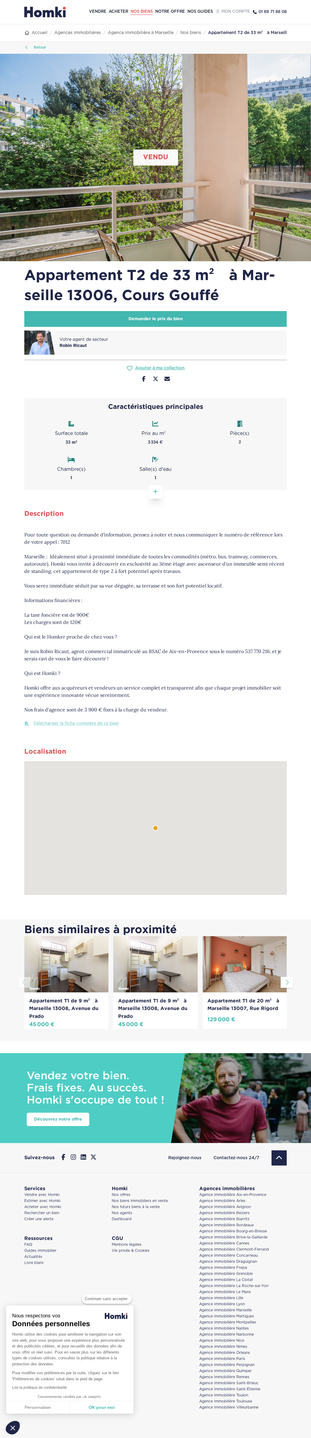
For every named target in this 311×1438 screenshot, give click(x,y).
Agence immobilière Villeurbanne (228, 1407)
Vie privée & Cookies (130, 1250)
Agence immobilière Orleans (224, 1352)
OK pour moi (102, 1407)
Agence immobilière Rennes (224, 1377)
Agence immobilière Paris (222, 1359)
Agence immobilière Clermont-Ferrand (234, 1249)
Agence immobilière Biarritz (224, 1219)
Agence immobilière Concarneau (228, 1255)
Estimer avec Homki (42, 1201)
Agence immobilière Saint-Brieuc (228, 1383)
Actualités (33, 1256)
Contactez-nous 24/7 (236, 1158)
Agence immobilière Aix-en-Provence (232, 1195)
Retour (39, 47)
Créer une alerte (38, 1219)
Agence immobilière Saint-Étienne (229, 1389)
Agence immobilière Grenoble (226, 1273)
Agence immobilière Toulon (223, 1395)
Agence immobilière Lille (221, 1298)
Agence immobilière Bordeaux (226, 1225)
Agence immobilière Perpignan (227, 1365)
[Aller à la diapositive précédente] (24, 982)
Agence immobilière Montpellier (227, 1322)
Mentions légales (127, 1244)
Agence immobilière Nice (221, 1340)
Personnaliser (38, 1407)
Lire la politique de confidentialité (39, 1387)
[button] (12, 1427)
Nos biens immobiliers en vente (140, 1201)
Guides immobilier (40, 1250)
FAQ (28, 1244)
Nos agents (122, 1213)
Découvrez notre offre (58, 1119)
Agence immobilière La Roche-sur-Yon (233, 1286)
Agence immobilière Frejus (223, 1267)
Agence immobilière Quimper (225, 1371)
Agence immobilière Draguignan (228, 1261)
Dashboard (122, 1219)
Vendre (97, 11)
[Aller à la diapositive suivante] (287, 982)
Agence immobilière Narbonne (226, 1334)
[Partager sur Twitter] (155, 379)
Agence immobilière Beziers (224, 1213)
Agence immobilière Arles (222, 1201)
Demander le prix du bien (155, 319)
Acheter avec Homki (42, 1207)
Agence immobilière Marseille (225, 1310)
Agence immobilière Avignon (225, 1207)
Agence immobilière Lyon (222, 1304)
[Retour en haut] (279, 1158)
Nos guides (200, 11)
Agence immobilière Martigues (226, 1316)
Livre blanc (34, 1263)
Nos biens (142, 11)
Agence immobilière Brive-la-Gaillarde (233, 1237)
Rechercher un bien (41, 1213)
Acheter (118, 11)
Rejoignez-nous (184, 1158)
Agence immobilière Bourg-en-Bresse (233, 1231)
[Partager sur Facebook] (143, 379)
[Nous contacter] (167, 379)
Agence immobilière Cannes (224, 1243)
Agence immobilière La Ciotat (226, 1280)
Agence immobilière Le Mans (225, 1292)
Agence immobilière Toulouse (225, 1401)
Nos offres (121, 1195)
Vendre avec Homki (42, 1195)
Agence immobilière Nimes (223, 1346)
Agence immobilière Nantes (224, 1328)
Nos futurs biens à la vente (136, 1207)
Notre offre (170, 11)
